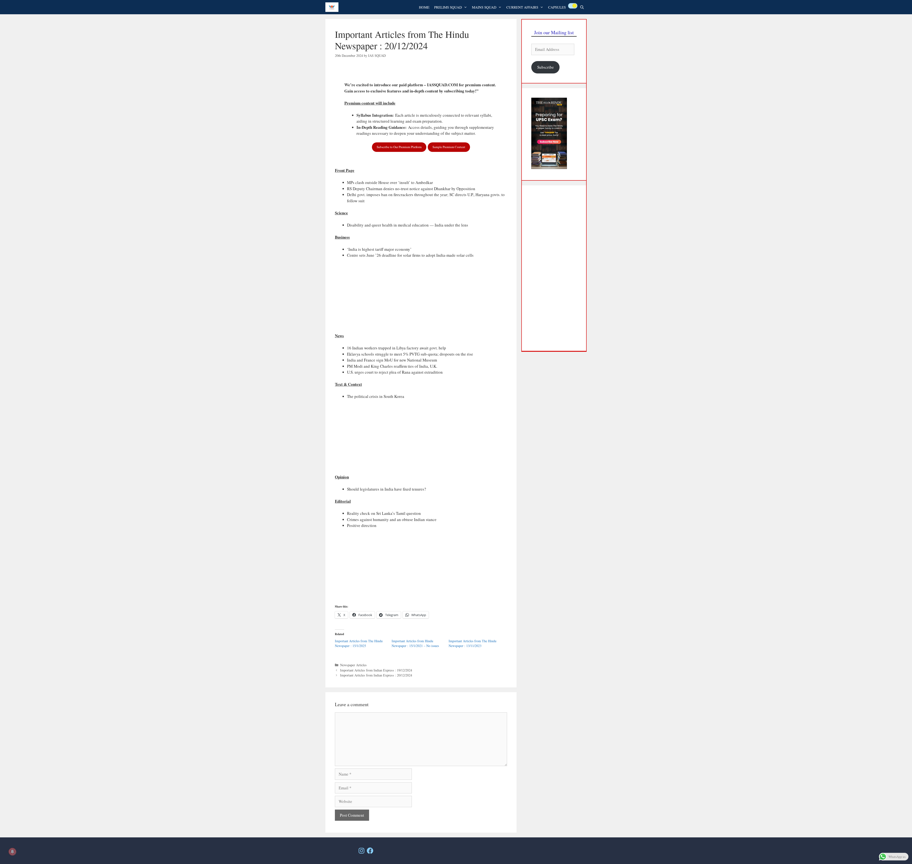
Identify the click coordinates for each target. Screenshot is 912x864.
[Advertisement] (421, 297)
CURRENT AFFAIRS (522, 7)
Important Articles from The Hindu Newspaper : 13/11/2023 (472, 643)
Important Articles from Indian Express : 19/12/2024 (376, 670)
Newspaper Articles (353, 665)
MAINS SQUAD (484, 7)
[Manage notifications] (12, 851)
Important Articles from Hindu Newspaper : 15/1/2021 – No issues (415, 643)
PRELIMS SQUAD (448, 7)
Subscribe (545, 67)
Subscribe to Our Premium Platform (399, 147)
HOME (424, 7)
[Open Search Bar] (582, 7)
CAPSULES (557, 7)
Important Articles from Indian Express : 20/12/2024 (376, 675)
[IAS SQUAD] (333, 7)
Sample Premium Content (448, 147)
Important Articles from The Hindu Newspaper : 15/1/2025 (359, 643)
